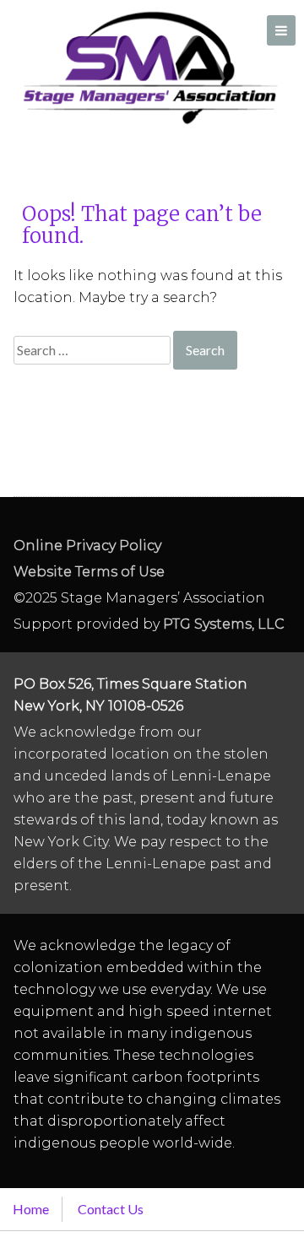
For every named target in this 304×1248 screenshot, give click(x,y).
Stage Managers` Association (149, 67)
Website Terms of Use (89, 572)
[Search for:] (93, 350)
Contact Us (111, 1209)
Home (31, 1209)
